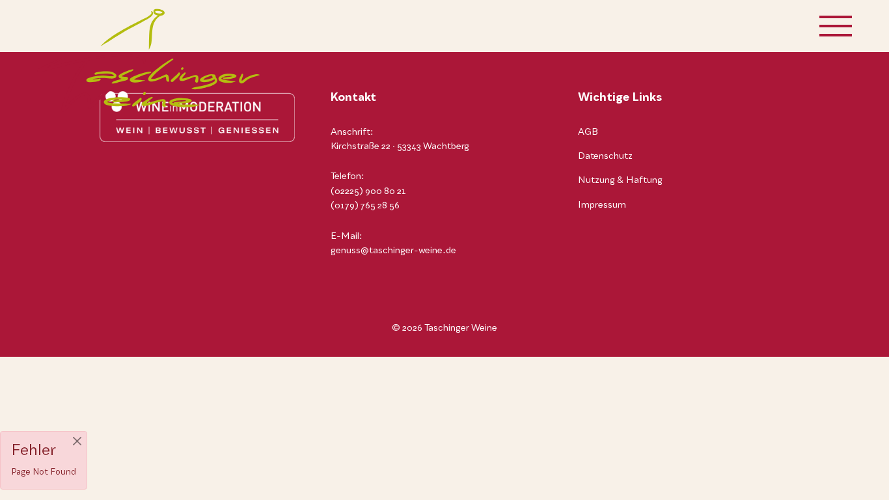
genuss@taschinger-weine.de (393, 250)
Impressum (602, 205)
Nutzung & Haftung (620, 180)
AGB (588, 132)
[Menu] (835, 26)
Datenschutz (605, 156)
